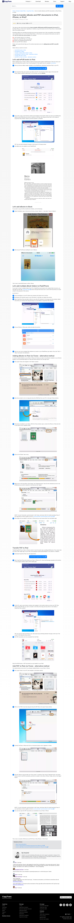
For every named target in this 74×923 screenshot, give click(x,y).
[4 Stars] (15, 23)
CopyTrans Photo (23, 910)
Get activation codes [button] (66, 897)
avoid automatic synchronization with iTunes (43, 808)
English (68, 914)
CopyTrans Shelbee (23, 912)
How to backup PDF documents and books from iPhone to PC (29, 845)
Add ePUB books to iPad (20, 50)
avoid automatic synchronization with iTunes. (43, 516)
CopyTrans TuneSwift (24, 915)
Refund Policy (43, 917)
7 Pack (20, 905)
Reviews (47, 1)
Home (14, 10)
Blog (70, 1)
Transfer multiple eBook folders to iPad (23, 52)
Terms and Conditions (44, 914)
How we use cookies (44, 919)
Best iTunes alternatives (21, 844)
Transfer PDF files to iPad (20, 55)
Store (54, 1)
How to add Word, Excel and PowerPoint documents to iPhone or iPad (31, 847)
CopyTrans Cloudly (23, 917)
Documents (53, 63)
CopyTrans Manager (44, 905)
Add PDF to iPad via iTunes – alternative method (25, 57)
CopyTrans (21, 913)
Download (38, 1)
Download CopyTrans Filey (37, 68)
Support (62, 1)
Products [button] (28, 1)
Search (60, 6)
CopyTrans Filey (30, 10)
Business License (6, 915)
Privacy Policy (43, 915)
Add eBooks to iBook (19, 51)
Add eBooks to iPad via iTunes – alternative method (26, 54)
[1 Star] (13, 23)
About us (42, 912)
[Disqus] (37, 875)
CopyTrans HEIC (43, 908)
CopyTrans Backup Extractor (25, 908)
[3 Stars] (14, 23)
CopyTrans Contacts (23, 907)
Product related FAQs (21, 10)
